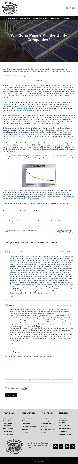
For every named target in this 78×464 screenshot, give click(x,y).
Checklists (62, 423)
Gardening (44, 418)
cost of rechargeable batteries (23, 108)
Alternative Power (23, 221)
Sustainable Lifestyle (40, 18)
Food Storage (26, 423)
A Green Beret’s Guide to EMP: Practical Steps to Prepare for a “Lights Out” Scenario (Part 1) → (65, 232)
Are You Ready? (64, 425)
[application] (17, 18)
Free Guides (66, 18)
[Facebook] (67, 8)
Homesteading (45, 421)
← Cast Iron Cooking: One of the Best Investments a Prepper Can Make (22, 231)
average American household (22, 134)
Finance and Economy (37, 221)
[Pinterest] (75, 8)
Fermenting (25, 432)
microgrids (69, 197)
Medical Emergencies (65, 434)
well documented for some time (24, 160)
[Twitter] (70, 8)
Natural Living (12, 18)
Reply (12, 296)
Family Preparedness (65, 428)
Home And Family (8, 434)
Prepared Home (54, 18)
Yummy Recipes (26, 418)
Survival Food (63, 431)
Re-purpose (44, 426)
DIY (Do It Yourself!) (46, 423)
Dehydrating (25, 429)
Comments (36, 46)
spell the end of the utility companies (26, 199)
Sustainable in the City (53, 221)
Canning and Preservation (29, 426)
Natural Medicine (8, 428)
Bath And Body (7, 431)
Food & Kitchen (25, 18)
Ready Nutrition (24, 210)
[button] (55, 446)
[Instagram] (73, 8)
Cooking (24, 421)
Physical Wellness (8, 421)
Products (43, 432)
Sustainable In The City (47, 429)
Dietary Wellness (8, 418)
